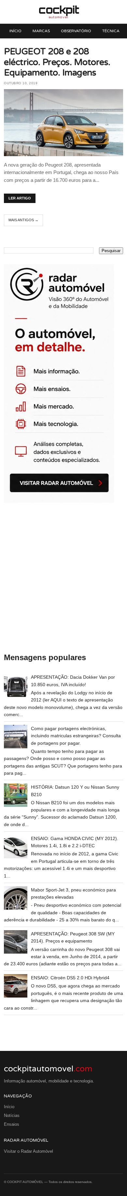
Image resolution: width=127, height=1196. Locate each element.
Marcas (41, 31)
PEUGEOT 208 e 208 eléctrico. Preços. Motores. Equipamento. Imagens (57, 62)
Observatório (76, 31)
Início (15, 31)
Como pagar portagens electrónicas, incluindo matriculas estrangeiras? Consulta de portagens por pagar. (76, 736)
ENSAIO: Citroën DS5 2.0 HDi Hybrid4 (70, 977)
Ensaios (11, 1124)
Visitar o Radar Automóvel (28, 1151)
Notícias (12, 1115)
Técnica (111, 31)
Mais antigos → (23, 220)
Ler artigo (19, 198)
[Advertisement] (63, 578)
